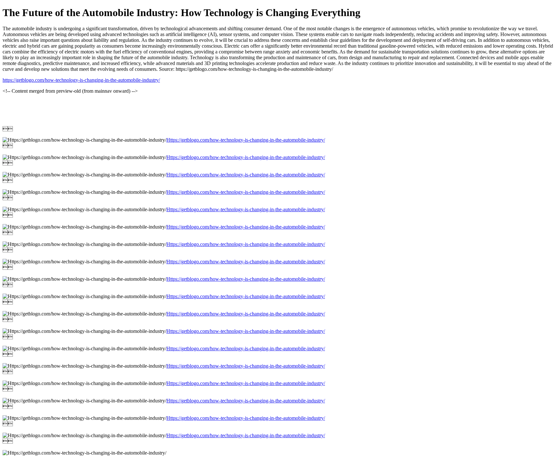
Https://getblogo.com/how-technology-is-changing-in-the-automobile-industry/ (245, 140)
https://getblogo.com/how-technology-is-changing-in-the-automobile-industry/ (81, 80)
